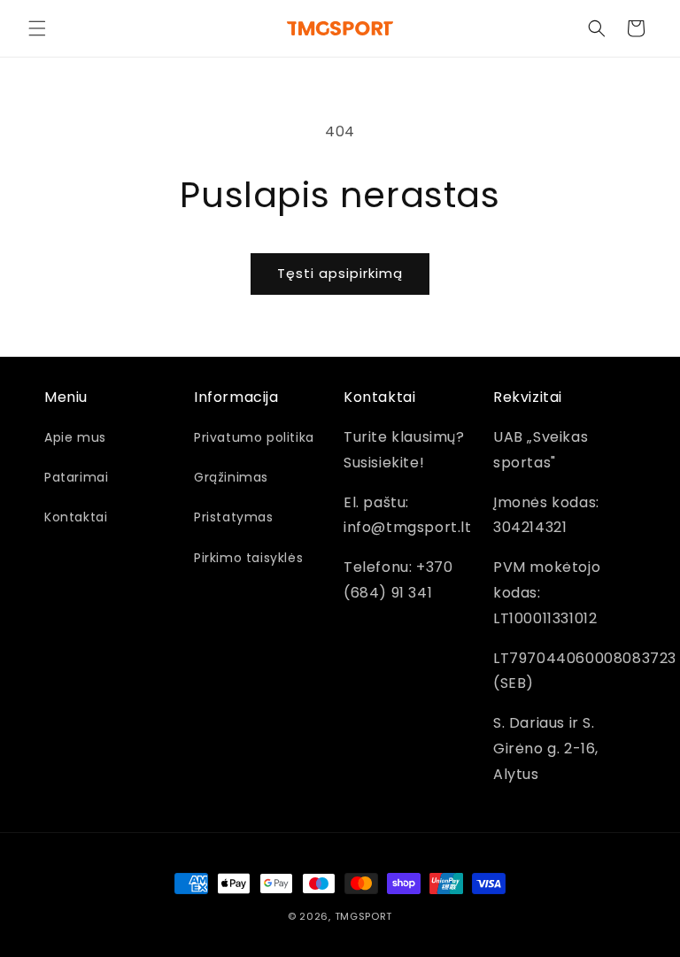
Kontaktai (75, 517)
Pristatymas (234, 517)
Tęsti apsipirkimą (340, 273)
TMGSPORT (364, 916)
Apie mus (75, 437)
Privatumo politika (254, 437)
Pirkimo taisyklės (248, 558)
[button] (37, 28)
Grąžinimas (231, 477)
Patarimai (76, 477)
